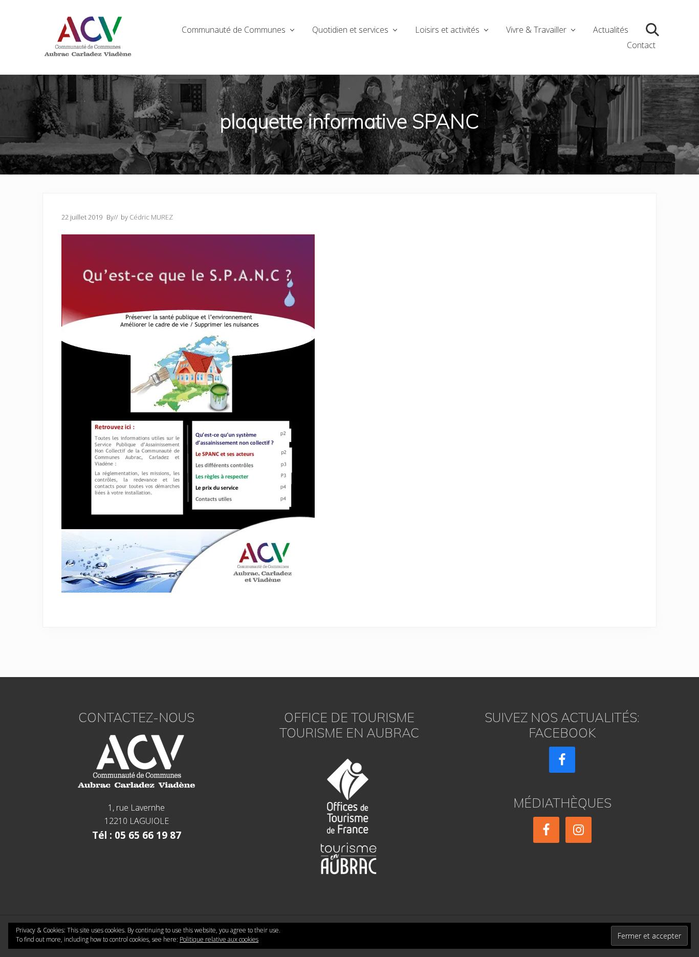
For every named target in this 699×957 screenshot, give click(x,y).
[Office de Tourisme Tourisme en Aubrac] (349, 813)
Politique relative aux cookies (219, 939)
